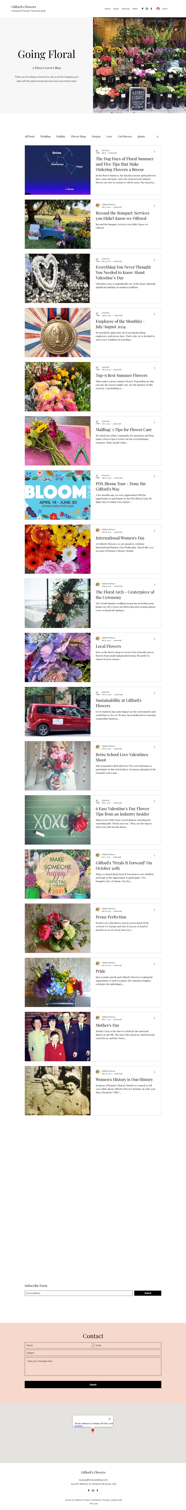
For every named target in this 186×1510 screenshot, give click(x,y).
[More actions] (155, 151)
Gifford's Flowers (24, 7)
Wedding (45, 136)
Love (109, 136)
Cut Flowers (125, 136)
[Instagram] (146, 8)
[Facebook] (151, 8)
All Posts (30, 136)
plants (141, 136)
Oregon (96, 136)
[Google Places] (142, 8)
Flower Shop (78, 136)
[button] (157, 136)
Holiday (60, 136)
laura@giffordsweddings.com (93, 1480)
